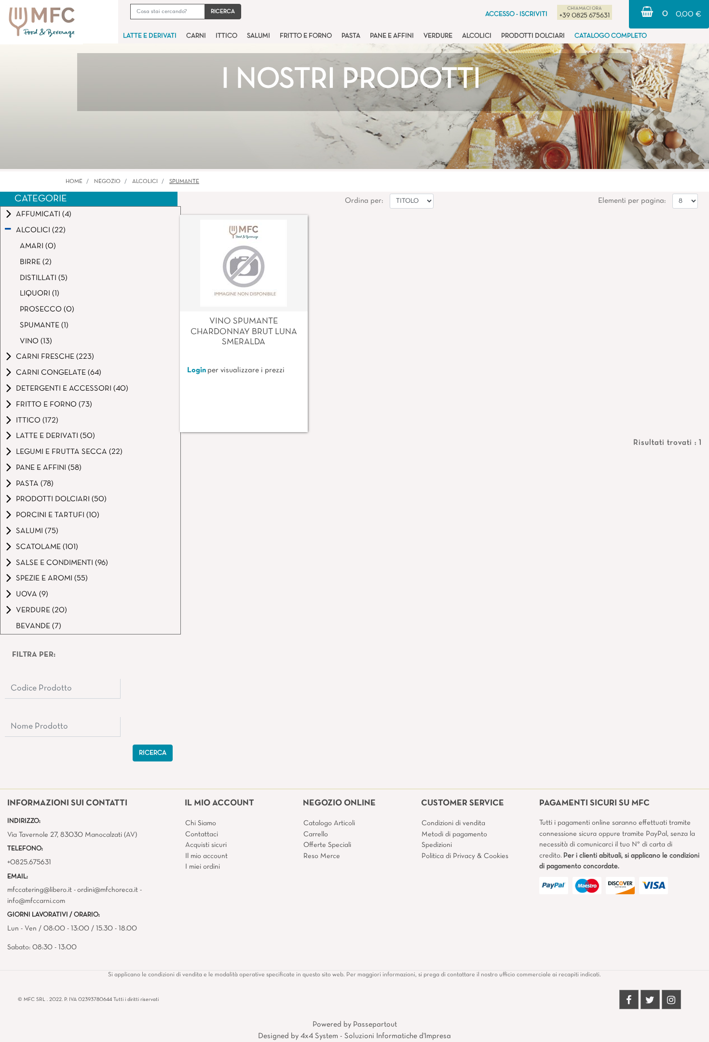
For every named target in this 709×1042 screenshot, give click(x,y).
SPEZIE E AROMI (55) (52, 578)
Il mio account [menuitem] (206, 856)
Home (74, 181)
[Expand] (8, 214)
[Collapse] (8, 230)
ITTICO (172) (37, 420)
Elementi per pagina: (632, 200)
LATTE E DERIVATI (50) (55, 436)
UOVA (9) (32, 594)
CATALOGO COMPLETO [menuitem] (610, 36)
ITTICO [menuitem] (226, 36)
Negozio (107, 181)
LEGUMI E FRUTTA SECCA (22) (69, 452)
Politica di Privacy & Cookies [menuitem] (465, 856)
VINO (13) (36, 341)
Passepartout (375, 1024)
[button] (223, 11)
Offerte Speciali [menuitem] (327, 845)
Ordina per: (364, 200)
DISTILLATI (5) (44, 278)
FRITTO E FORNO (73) (54, 404)
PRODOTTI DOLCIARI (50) (61, 499)
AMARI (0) (38, 246)
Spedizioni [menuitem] (437, 845)
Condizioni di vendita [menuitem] (453, 823)
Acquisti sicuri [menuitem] (206, 845)
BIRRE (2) (36, 262)
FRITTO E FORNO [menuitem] (306, 36)
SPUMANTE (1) (44, 325)
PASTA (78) (35, 483)
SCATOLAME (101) (47, 547)
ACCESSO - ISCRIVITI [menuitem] (516, 14)
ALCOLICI (145, 181)
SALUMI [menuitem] (258, 36)
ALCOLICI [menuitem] (476, 36)
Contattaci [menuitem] (201, 834)
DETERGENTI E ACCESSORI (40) (72, 388)
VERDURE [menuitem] (437, 36)
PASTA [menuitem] (350, 36)
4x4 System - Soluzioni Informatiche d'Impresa (375, 1036)
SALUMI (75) (37, 531)
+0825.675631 (29, 862)
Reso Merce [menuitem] (321, 856)
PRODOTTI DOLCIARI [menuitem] (533, 36)
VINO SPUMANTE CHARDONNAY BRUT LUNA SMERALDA (244, 331)
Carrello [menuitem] (315, 834)
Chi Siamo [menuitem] (200, 823)
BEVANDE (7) (38, 626)
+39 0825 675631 (584, 16)
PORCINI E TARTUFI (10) (57, 515)
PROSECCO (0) (47, 309)
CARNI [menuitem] (196, 36)
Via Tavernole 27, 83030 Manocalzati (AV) (72, 834)
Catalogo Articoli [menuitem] (329, 823)
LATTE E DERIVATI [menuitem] (150, 36)
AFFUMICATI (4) (43, 214)
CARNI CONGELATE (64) (58, 372)
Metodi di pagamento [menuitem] (454, 834)
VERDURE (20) (41, 610)
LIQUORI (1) (39, 293)
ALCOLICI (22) (41, 230)
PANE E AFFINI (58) (49, 468)
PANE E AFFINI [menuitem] (392, 36)
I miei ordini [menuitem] (202, 866)
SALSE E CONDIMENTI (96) (62, 563)
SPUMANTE (184, 181)
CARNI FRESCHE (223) (55, 356)
